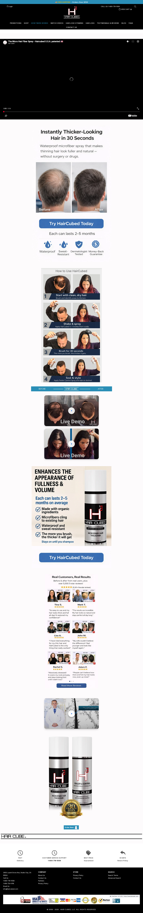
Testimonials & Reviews (108, 23)
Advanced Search (114, 878)
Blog (124, 23)
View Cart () (126, 9)
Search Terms (113, 875)
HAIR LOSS (90, 23)
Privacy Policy (43, 883)
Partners (41, 881)
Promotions (15, 23)
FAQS (131, 23)
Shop (26, 23)
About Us (41, 875)
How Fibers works (39, 23)
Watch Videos (57, 23)
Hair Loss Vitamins (74, 23)
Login (10, 6)
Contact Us (71, 27)
